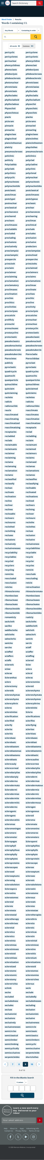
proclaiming (11, 276)
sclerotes (30, 906)
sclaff (28, 647)
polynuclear (32, 177)
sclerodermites (33, 798)
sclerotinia (10, 940)
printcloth (10, 263)
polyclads (9, 168)
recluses (9, 535)
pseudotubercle (33, 350)
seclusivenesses (12, 1026)
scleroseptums (12, 876)
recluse (29, 531)
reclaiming (10, 457)
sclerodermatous (34, 785)
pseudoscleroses (34, 345)
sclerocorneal (11, 768)
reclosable (10, 513)
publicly (9, 362)
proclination (11, 293)
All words (15, 46)
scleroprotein (32, 858)
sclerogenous (32, 811)
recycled (9, 561)
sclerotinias (10, 945)
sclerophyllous (12, 850)
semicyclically (12, 1048)
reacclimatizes (33, 423)
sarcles (8, 647)
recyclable (31, 552)
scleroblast (31, 742)
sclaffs (8, 660)
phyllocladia (32, 95)
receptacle (31, 427)
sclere (8, 682)
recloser (30, 513)
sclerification (11, 716)
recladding (31, 436)
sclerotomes (32, 970)
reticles (8, 587)
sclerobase (10, 738)
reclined (30, 500)
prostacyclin (32, 328)
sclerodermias (12, 794)
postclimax (10, 194)
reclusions (10, 539)
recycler (30, 561)
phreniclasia (11, 86)
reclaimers (31, 453)
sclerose (30, 867)
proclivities (10, 306)
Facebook (10, 1137)
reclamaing (10, 466)
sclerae (8, 673)
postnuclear (11, 203)
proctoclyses (11, 311)
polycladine (31, 164)
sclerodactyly (11, 776)
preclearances (33, 212)
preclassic (31, 203)
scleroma (30, 820)
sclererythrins (33, 703)
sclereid (30, 686)
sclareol (30, 660)
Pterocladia (31, 354)
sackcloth (9, 621)
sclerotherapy (12, 919)
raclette (9, 397)
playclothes (31, 147)
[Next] (39, 1064)
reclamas (30, 466)
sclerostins (10, 893)
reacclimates (32, 414)
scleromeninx (32, 828)
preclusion (31, 237)
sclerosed (9, 871)
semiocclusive (33, 1048)
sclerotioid (10, 953)
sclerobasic (10, 742)
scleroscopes (11, 867)
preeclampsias (33, 250)
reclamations (32, 470)
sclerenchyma (33, 690)
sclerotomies (32, 975)
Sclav (28, 664)
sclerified (9, 720)
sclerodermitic (12, 802)
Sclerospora (11, 888)
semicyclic (31, 1044)
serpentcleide (32, 1052)
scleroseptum (32, 871)
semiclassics (32, 1035)
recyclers (9, 565)
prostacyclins (11, 332)
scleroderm (31, 776)
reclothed (10, 526)
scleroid (30, 815)
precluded (10, 233)
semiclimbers (32, 1039)
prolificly (9, 319)
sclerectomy (11, 686)
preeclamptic (11, 255)
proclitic (30, 298)
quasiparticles (33, 380)
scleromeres (32, 832)
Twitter (18, 1137)
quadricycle (11, 371)
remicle (29, 569)
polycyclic (10, 177)
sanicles (9, 643)
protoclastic (11, 337)
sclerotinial (31, 940)
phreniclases (32, 82)
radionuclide (11, 406)
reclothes (30, 526)
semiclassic (31, 1031)
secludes (9, 1005)
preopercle (10, 259)
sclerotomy (10, 979)
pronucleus (31, 324)
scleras (29, 677)
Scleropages (11, 841)
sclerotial (9, 927)
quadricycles (32, 371)
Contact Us (8, 1131)
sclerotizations (33, 962)
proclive (30, 302)
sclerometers (32, 837)
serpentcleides (12, 1057)
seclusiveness (32, 1022)
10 (32, 1064)
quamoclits (31, 375)
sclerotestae (32, 910)
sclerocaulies (32, 759)
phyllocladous (12, 104)
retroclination (33, 587)
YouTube (26, 1137)
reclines (9, 509)
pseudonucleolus (13, 345)
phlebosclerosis (12, 78)
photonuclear (11, 82)
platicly (8, 147)
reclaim (29, 440)
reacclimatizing (12, 427)
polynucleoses (12, 181)
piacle (8, 117)
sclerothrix (31, 919)
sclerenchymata (34, 694)
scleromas (10, 824)
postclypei (10, 199)
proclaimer (10, 272)
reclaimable (11, 444)
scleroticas (31, 932)
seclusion (30, 1009)
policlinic (9, 155)
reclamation (11, 470)
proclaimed (31, 268)
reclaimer (10, 453)
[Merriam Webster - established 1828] (7, 3)
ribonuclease (11, 600)
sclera (29, 669)
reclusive (30, 539)
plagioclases (32, 134)
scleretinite (31, 707)
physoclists (31, 112)
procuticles (31, 315)
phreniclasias (32, 86)
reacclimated (11, 414)
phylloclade (31, 91)
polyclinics (10, 173)
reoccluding (32, 578)
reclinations (32, 496)
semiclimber (11, 1039)
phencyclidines (12, 65)
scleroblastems (12, 755)
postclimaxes (32, 194)
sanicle (29, 638)
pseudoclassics (12, 341)
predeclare (31, 246)
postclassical (32, 190)
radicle (8, 401)
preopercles (32, 259)
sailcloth (30, 630)
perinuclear (10, 61)
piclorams (31, 121)
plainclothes (32, 138)
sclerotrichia (11, 983)
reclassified (10, 479)
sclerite (8, 729)
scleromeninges (13, 828)
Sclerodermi (11, 789)
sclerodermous (33, 802)
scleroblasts (11, 759)
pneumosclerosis (34, 151)
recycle (29, 556)
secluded (9, 996)
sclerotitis (31, 953)
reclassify (9, 483)
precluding (10, 237)
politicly (9, 160)
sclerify (8, 725)
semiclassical (11, 1035)
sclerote (9, 906)
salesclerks (10, 638)
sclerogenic (10, 811)
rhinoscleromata (34, 591)
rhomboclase (11, 595)
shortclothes (32, 1057)
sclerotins (31, 949)
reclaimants (11, 449)
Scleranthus (11, 677)
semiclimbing (11, 1044)
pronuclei (9, 324)
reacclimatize (32, 418)
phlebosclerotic (33, 78)
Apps (22, 1128)
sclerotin (30, 936)
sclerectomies (33, 682)
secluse (8, 1009)
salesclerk (31, 634)
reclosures (10, 522)
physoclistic (32, 108)
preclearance (11, 212)
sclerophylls (32, 850)
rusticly (29, 617)
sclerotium (31, 957)
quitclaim (9, 388)
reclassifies (31, 479)
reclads (8, 440)
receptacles (10, 431)
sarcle (29, 643)
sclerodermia (32, 789)
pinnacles (9, 130)
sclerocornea (32, 763)
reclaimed (31, 449)
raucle (8, 410)
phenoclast (31, 65)
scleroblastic (32, 755)
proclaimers (32, 272)
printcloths (31, 263)
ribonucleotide (12, 613)
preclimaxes (11, 224)
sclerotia (30, 923)
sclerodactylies (33, 772)
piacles (29, 117)
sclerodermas (32, 781)
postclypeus (32, 199)
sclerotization (12, 962)
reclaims (30, 457)
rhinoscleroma (12, 591)
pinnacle (9, 125)
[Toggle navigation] (2, 3)
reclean (8, 487)
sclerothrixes (11, 923)
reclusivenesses (12, 548)
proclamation (11, 281)
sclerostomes (11, 897)
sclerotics (9, 936)
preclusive (31, 242)
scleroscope (32, 863)
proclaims (31, 276)
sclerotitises (11, 957)
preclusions (10, 242)
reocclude (31, 574)
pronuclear (31, 319)
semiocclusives (12, 1052)
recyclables (10, 556)
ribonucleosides (34, 608)
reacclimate (32, 410)
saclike (8, 625)
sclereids (9, 690)
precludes (31, 233)
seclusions (10, 1018)
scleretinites (11, 712)
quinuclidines (32, 384)
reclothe (30, 522)
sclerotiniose (32, 945)
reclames (30, 475)
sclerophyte (32, 854)
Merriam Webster (7, 1110)
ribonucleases (33, 600)
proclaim (9, 268)
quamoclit (10, 375)
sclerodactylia (33, 768)
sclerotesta (10, 910)
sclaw (7, 669)
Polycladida (10, 164)
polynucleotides (34, 186)
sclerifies (30, 720)
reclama (9, 462)
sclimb (8, 988)
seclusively (10, 1022)
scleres (8, 707)
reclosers (9, 518)
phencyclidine (33, 61)
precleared (10, 216)
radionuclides (32, 406)
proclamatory (12, 285)
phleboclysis (11, 74)
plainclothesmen (34, 143)
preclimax (31, 220)
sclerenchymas (12, 694)
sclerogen (30, 807)
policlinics (31, 155)
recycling (9, 569)
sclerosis (30, 880)
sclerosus (30, 897)
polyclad (30, 160)
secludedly (31, 996)
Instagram (33, 1137)
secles (8, 992)
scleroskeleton (12, 884)
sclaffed (9, 651)
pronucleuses (11, 328)
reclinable (31, 487)
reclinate (9, 492)
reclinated (31, 492)
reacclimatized (12, 423)
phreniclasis (11, 91)
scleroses (30, 876)
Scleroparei (31, 841)
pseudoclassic (33, 337)
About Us (14, 1128)
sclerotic (30, 927)
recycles (30, 565)
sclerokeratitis (12, 820)
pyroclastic (10, 367)
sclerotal (9, 901)
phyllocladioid (12, 99)
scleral (29, 673)
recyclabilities (33, 548)
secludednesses (33, 1001)
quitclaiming (11, 393)
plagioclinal (10, 138)
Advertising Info (32, 1128)
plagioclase (10, 134)
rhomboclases (33, 595)
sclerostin (31, 888)
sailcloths (9, 634)
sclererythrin (11, 703)
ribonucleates (33, 604)
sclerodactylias (12, 772)
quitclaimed (32, 388)
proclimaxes (11, 289)
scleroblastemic (34, 751)
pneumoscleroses (13, 151)
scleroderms (11, 807)
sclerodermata (12, 785)
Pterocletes (10, 358)
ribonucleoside (12, 608)
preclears (9, 220)
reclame (9, 475)
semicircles (10, 1031)
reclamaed (31, 462)
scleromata (31, 824)
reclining (30, 509)
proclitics (9, 302)
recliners (30, 505)
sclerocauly (10, 763)
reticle (29, 582)
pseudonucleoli (33, 341)
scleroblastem (12, 746)
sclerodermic (32, 794)
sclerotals (30, 901)
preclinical (31, 224)
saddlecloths (11, 630)
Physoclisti (10, 108)
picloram (9, 121)
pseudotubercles (13, 354)
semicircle (31, 1026)
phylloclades (11, 95)
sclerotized (10, 966)
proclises (30, 293)
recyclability (11, 552)
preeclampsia (11, 250)
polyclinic (30, 168)
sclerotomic (11, 975)
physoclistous (11, 112)
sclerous (30, 983)
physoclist (31, 104)
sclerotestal (11, 914)
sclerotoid (31, 966)
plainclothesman (13, 143)
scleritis (9, 733)
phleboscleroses (34, 74)
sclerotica (10, 932)
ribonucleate (11, 604)
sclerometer (11, 837)
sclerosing (10, 880)
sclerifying (31, 725)
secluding (30, 1005)
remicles (9, 574)
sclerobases (31, 738)
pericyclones (11, 56)
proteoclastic (32, 332)
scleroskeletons (33, 884)
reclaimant (31, 444)
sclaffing (30, 656)
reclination (10, 496)
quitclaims (31, 393)
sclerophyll (10, 845)
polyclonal (31, 173)
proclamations (33, 281)
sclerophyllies (33, 845)
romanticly (10, 617)
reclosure (30, 518)
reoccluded (10, 578)
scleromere (10, 832)
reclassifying (32, 483)
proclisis (9, 298)
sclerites (30, 729)
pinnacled (31, 125)
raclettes (30, 397)
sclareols (9, 664)
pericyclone (31, 52)
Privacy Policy (21, 1131)
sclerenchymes (33, 699)
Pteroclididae (32, 358)
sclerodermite (12, 798)
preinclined (31, 255)
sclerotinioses (12, 949)
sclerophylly (11, 854)
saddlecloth (31, 625)
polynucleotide (12, 186)
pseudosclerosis (13, 350)
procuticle (10, 315)
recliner (9, 505)
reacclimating (12, 418)
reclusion (30, 535)
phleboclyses (32, 69)
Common (28, 46)
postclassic (10, 190)
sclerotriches (32, 979)
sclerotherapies (33, 914)
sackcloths (31, 621)
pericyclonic (32, 56)
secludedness (11, 1001)
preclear (30, 207)
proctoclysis (32, 311)
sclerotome (10, 970)
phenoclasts (11, 69)
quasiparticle (11, 380)
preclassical (11, 207)
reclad (29, 431)
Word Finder (7, 19)
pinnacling (31, 130)
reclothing (10, 531)
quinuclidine (11, 384)
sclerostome (32, 893)
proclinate (31, 289)
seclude (29, 992)
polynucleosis (32, 181)
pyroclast (30, 362)
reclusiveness (32, 544)
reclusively (10, 544)
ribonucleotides (34, 613)
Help (6, 1128)
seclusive (30, 1018)
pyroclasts (31, 367)
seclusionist (11, 1014)
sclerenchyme (12, 699)
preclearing (31, 216)
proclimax (31, 285)
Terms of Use (34, 1131)
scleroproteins (12, 863)
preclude (30, 229)
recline (8, 500)
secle (28, 988)
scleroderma (11, 781)
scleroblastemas (13, 751)
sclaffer (29, 651)
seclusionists (32, 1014)
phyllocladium (33, 99)
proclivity (30, 306)
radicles (30, 401)
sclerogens (10, 815)
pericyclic (10, 52)
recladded (10, 436)
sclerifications (33, 716)
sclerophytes (11, 858)
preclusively (11, 246)
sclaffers (9, 656)
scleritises (31, 733)
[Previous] (5, 1064)
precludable (11, 229)
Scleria (29, 712)
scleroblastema (33, 746)
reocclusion (10, 582)
